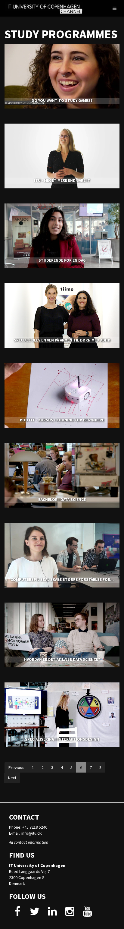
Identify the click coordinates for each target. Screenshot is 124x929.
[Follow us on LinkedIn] (52, 913)
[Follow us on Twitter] (34, 913)
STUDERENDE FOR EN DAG (62, 260)
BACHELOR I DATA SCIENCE (62, 499)
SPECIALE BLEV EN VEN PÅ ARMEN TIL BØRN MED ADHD (62, 340)
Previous (16, 767)
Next (12, 777)
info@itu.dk (31, 833)
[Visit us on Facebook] (17, 913)
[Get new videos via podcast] (101, 37)
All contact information (28, 842)
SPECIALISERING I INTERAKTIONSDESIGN (62, 739)
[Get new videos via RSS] (113, 37)
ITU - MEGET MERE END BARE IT (62, 180)
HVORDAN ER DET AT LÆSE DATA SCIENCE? (62, 659)
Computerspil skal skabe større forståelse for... (62, 579)
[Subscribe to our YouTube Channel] (87, 913)
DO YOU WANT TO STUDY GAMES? (62, 100)
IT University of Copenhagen (37, 865)
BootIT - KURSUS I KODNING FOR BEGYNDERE (62, 420)
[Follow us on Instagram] (69, 913)
